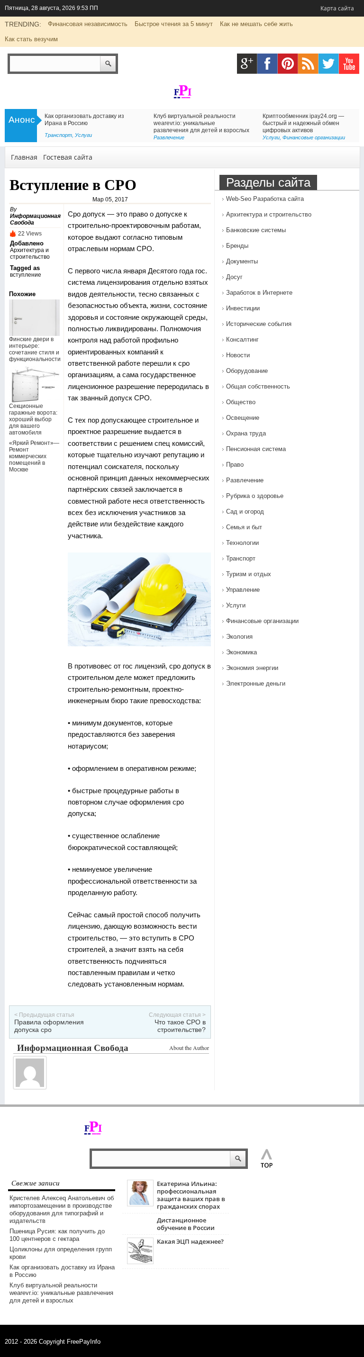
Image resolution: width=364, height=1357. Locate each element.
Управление (243, 589)
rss (308, 64)
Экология (239, 636)
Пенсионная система (256, 448)
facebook (267, 64)
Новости (238, 355)
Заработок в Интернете (259, 292)
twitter (328, 64)
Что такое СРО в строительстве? (180, 1025)
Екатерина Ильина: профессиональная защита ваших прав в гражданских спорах (191, 1195)
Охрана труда (246, 433)
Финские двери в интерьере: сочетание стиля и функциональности (35, 349)
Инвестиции (243, 308)
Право (235, 464)
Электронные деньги (255, 683)
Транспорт (58, 135)
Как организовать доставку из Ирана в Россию (84, 120)
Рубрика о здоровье (254, 495)
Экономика (241, 652)
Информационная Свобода (72, 1047)
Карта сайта (337, 8)
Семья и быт (244, 527)
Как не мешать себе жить (256, 23)
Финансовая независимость (87, 23)
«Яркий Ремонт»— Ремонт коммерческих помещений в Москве (34, 456)
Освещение (242, 417)
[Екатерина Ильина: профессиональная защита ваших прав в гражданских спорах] (140, 1204)
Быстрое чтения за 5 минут (174, 23)
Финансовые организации (313, 137)
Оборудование (247, 370)
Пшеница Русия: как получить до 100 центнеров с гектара (57, 1235)
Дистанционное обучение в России (186, 1224)
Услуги (83, 135)
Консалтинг (242, 339)
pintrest (288, 64)
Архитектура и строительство (30, 253)
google (247, 64)
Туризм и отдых (248, 574)
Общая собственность (258, 386)
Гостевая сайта (67, 157)
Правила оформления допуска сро (49, 1025)
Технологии (242, 542)
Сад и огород (245, 511)
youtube (349, 64)
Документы (242, 261)
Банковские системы (256, 230)
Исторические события (258, 323)
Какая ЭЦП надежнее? (190, 1241)
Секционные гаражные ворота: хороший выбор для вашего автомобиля (33, 419)
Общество (240, 402)
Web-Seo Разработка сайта (265, 198)
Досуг (234, 276)
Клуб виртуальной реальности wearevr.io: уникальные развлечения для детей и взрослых (201, 123)
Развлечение (169, 137)
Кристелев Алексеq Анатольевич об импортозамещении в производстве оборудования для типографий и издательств (61, 1209)
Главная (24, 157)
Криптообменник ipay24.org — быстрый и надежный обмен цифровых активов (303, 123)
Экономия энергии (252, 667)
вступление (25, 274)
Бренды (237, 245)
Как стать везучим (31, 39)
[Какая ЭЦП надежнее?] (140, 1262)
